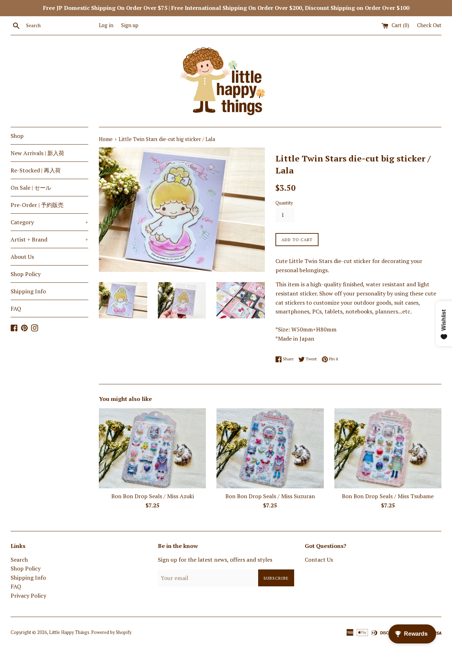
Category (49, 222)
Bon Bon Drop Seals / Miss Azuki (152, 496)
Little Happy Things (69, 632)
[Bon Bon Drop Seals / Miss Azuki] (152, 448)
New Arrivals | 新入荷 (37, 153)
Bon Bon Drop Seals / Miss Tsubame (388, 496)
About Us (22, 257)
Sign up (129, 25)
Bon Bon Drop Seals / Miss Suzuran (270, 496)
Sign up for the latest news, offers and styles (215, 559)
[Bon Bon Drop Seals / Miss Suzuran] (269, 448)
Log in (106, 25)
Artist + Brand (49, 239)
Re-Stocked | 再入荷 (36, 170)
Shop (17, 136)
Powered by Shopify (111, 632)
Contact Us (319, 559)
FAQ (16, 308)
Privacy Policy (28, 595)
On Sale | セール (31, 187)
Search (19, 559)
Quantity (284, 203)
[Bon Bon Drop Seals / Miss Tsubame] (387, 448)
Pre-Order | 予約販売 (37, 205)
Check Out (429, 25)
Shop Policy (26, 274)
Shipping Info (28, 291)
